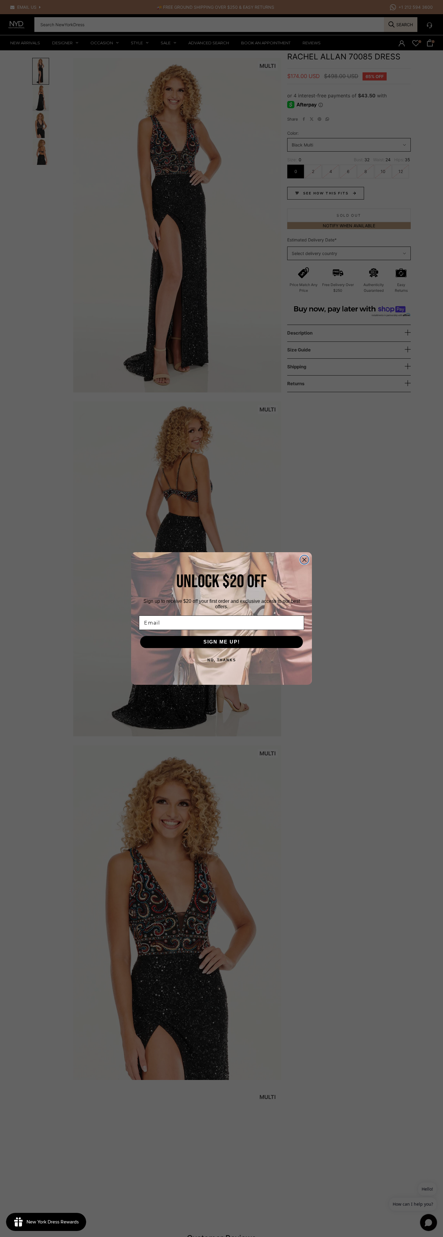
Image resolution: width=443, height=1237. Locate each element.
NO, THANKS (221, 660)
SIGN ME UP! (221, 641)
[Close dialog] (304, 559)
